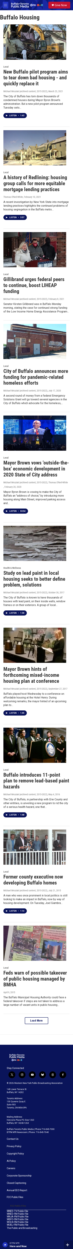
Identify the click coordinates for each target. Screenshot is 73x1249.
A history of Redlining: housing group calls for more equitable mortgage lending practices (35, 183)
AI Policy (11, 1161)
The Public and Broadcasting (22, 1228)
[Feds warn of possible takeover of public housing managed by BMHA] (34, 943)
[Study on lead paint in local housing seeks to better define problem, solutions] (34, 543)
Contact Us (13, 1139)
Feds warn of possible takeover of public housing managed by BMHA (35, 979)
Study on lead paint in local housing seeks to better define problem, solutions (34, 579)
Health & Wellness (12, 568)
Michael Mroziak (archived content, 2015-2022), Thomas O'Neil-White (35, 482)
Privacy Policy (14, 1146)
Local (6, 66)
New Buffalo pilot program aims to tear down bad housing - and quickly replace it (35, 78)
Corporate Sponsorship (19, 1175)
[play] (5, 1244)
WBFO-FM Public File (17, 1219)
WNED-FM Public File (17, 1214)
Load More (36, 1020)
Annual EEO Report (17, 1190)
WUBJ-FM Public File (17, 1225)
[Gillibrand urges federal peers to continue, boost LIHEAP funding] (34, 249)
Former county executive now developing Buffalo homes (33, 880)
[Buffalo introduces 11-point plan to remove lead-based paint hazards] (34, 745)
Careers (11, 1168)
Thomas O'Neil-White (13, 197)
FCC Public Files (15, 1197)
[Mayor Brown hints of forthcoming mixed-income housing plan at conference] (34, 645)
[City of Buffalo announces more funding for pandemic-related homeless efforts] (34, 341)
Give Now (61, 5)
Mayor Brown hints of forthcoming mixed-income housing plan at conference (31, 675)
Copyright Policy (15, 1153)
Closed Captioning (16, 1183)
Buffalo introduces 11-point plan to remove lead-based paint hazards (36, 781)
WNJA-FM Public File (18, 1216)
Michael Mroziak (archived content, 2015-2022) (25, 91)
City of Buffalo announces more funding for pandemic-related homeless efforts (35, 377)
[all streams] (68, 1244)
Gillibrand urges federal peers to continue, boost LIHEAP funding (34, 285)
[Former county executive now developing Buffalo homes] (34, 847)
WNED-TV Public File (17, 1211)
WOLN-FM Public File (17, 1222)
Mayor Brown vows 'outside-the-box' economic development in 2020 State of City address (36, 469)
